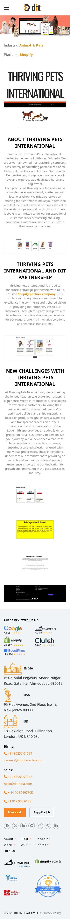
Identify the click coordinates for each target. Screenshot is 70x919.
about (8, 838)
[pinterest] (31, 826)
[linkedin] (23, 826)
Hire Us (10, 850)
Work (8, 844)
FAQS (23, 844)
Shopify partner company (37, 294)
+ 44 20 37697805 (20, 792)
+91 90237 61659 (19, 753)
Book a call (15, 812)
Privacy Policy (51, 913)
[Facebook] (7, 826)
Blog (24, 838)
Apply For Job (42, 812)
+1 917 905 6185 (19, 801)
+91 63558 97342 (19, 777)
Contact (41, 844)
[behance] (56, 826)
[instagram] (40, 826)
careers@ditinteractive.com (24, 760)
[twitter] (15, 826)
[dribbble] (48, 826)
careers (42, 838)
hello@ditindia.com (18, 784)
